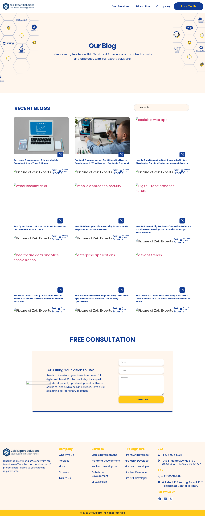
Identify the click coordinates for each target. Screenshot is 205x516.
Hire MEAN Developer (137, 455)
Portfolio (64, 460)
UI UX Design (99, 481)
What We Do (66, 455)
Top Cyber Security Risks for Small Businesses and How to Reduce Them (40, 228)
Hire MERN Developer (137, 460)
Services (98, 449)
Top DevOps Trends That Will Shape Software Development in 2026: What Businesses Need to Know (163, 298)
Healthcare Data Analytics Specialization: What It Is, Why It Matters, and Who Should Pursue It (38, 298)
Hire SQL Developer (136, 478)
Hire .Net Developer (136, 472)
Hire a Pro (143, 6)
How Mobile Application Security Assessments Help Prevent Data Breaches (101, 228)
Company (163, 6)
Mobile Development (104, 455)
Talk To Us (188, 6)
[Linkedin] (165, 499)
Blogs (62, 466)
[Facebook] (160, 499)
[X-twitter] (171, 499)
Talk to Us (65, 478)
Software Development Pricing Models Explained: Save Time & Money (36, 162)
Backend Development (106, 466)
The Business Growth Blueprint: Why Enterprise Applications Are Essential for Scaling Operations (101, 298)
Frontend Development (106, 460)
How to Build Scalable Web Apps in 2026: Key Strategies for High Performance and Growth (162, 162)
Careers (64, 472)
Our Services (121, 6)
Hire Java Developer (137, 466)
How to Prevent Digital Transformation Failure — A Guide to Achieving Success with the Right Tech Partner (163, 229)
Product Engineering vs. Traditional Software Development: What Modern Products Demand (102, 162)
